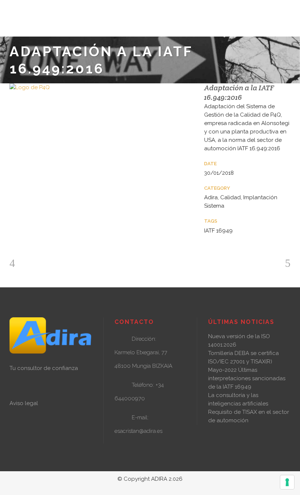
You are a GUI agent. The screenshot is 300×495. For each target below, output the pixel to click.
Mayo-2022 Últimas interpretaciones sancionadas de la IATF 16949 (246, 378)
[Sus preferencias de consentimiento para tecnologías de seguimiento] (287, 482)
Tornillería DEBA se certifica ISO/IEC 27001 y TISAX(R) (243, 357)
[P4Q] (100, 87)
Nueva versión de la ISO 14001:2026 (239, 340)
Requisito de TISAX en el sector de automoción (248, 416)
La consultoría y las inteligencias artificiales (238, 399)
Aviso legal (24, 403)
